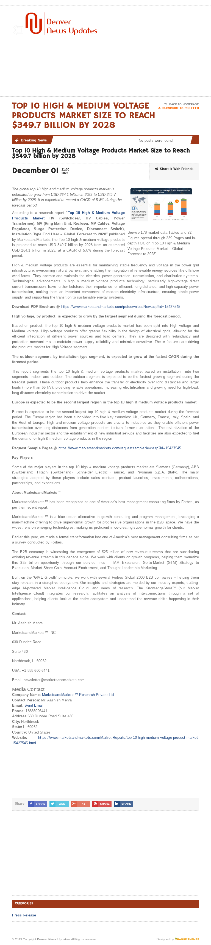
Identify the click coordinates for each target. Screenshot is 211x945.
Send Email (33, 705)
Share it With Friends (176, 169)
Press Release (24, 915)
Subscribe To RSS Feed (180, 108)
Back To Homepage (184, 104)
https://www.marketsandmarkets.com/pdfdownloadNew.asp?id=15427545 (120, 307)
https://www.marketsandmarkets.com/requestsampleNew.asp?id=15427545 (120, 448)
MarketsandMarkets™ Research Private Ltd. (78, 695)
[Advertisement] (159, 52)
